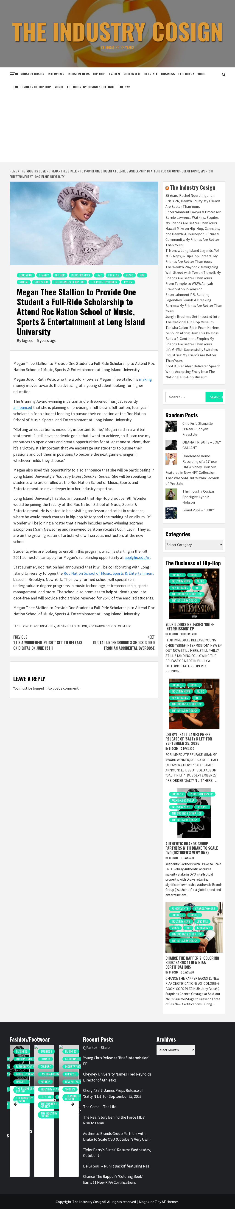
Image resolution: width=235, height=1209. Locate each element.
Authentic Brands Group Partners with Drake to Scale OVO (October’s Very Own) (191, 848)
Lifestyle (151, 73)
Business (168, 73)
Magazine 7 (148, 1201)
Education (26, 275)
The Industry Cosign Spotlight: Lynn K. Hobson (198, 497)
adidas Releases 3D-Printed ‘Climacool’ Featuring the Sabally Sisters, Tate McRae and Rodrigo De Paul (63, 1120)
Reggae (24, 282)
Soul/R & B (131, 73)
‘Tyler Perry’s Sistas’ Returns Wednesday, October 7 (117, 1152)
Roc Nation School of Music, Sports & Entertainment (109, 573)
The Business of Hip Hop (32, 86)
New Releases (180, 588)
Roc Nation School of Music (110, 626)
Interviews (56, 73)
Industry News (79, 73)
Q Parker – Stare (96, 1047)
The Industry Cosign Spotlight (91, 86)
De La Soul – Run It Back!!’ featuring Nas (116, 1166)
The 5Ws (124, 86)
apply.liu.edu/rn (137, 557)
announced (22, 407)
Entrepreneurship (201, 794)
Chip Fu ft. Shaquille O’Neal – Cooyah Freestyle (197, 429)
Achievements (180, 908)
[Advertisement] (117, 128)
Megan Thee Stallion (72, 626)
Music (58, 86)
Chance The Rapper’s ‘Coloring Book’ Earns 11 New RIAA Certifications (192, 962)
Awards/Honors (205, 908)
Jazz (99, 275)
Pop (142, 275)
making (145, 379)
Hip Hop (99, 73)
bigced (28, 340)
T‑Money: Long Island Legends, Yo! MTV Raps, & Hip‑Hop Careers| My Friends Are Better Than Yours (192, 256)
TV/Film (114, 73)
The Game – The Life (99, 1106)
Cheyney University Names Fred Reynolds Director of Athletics (117, 1077)
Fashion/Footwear (183, 800)
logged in (40, 688)
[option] (35, 1113)
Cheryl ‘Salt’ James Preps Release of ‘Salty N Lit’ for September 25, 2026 (188, 739)
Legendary (186, 73)
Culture (36, 1066)
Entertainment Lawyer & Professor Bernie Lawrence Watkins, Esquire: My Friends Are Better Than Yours (193, 217)
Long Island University (38, 626)
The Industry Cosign (117, 31)
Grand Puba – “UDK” (198, 510)
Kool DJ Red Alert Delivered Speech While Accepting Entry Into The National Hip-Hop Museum (192, 371)
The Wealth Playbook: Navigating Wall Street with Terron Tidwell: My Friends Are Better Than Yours (193, 272)
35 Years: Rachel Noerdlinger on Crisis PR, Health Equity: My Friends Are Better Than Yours (192, 201)
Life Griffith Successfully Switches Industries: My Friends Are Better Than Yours (191, 355)
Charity (44, 275)
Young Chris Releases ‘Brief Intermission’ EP (189, 627)
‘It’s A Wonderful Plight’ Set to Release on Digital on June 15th (48, 642)
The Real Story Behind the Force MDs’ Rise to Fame (114, 1120)
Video (201, 73)
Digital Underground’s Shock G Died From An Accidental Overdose (124, 642)
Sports (61, 1089)
